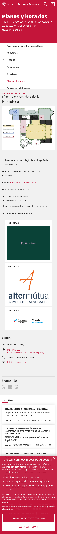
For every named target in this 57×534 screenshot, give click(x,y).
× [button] (54, 458)
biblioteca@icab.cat (16, 362)
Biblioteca (18, 21)
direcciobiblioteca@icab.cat (23, 182)
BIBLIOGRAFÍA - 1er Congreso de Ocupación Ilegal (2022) (27, 439)
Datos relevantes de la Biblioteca (19, 26)
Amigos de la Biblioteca (18, 88)
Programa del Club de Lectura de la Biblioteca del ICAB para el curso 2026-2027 (27, 414)
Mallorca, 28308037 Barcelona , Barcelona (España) (25, 351)
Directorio (12, 74)
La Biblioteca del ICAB (38, 21)
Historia (11, 59)
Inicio (5, 21)
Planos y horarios (16, 81)
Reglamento (13, 66)
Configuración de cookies (28, 518)
